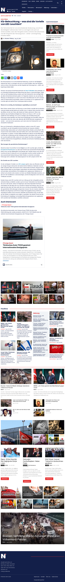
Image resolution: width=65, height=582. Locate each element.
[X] (62, 4)
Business (26, 287)
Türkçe (2, 465)
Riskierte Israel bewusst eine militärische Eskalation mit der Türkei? (40, 329)
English (4, 287)
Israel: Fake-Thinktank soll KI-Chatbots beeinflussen (8, 353)
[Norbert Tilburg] (2, 38)
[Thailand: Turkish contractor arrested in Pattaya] (8, 299)
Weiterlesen (50, 54)
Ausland (48, 39)
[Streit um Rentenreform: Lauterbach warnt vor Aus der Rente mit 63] (57, 349)
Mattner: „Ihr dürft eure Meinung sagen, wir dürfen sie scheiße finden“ (55, 106)
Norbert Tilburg (9, 38)
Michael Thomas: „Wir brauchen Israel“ (23, 353)
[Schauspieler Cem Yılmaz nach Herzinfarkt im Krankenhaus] (55, 63)
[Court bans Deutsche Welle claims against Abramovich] (24, 299)
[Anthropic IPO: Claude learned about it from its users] (32, 287)
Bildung (4, 490)
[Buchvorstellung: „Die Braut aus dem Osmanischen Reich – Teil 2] (48, 427)
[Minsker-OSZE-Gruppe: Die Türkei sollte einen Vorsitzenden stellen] (16, 432)
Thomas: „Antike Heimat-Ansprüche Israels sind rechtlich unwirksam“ (39, 324)
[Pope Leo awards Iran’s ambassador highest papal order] (54, 287)
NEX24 (52, 39)
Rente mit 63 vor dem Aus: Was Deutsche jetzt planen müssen (57, 323)
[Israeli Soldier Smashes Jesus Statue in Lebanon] (40, 299)
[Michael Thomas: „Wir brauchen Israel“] (24, 345)
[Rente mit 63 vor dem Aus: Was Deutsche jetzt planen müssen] (57, 315)
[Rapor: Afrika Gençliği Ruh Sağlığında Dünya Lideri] (10, 452)
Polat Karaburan (32, 465)
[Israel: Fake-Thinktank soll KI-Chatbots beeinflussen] (8, 345)
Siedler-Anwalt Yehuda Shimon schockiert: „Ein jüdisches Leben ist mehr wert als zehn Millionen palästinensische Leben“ (40, 350)
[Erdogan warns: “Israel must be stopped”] (11, 287)
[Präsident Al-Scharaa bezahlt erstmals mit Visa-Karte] (55, 29)
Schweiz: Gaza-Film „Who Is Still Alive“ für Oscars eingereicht (54, 179)
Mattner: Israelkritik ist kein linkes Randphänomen (39, 337)
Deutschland (53, 325)
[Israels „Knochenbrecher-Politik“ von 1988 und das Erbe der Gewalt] (55, 135)
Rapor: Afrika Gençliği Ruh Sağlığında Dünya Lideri (9, 461)
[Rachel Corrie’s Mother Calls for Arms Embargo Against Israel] (56, 299)
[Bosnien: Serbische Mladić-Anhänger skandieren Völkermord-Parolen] (16, 376)
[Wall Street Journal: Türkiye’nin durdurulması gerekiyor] (54, 452)
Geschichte (37, 428)
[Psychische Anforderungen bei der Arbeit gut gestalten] (32, 492)
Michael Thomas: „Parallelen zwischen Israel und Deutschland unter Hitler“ (40, 333)
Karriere (20, 502)
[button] (57, 2)
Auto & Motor (6, 15)
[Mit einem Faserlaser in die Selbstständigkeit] (40, 504)
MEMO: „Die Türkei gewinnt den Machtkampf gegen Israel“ (7, 325)
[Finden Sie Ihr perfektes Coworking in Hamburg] (56, 504)
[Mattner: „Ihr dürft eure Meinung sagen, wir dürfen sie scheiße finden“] (55, 98)
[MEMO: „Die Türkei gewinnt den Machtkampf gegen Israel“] (8, 316)
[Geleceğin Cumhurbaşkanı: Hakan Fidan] (32, 452)
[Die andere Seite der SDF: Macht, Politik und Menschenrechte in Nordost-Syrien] (40, 439)
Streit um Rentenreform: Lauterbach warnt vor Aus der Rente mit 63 (57, 356)
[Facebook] (62, 2)
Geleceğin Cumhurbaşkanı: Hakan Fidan (31, 461)
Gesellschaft (53, 439)
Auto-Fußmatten (30, 90)
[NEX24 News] (3, 9)
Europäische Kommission (8, 149)
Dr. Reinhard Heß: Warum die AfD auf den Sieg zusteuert (40, 345)
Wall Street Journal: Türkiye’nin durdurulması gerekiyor (54, 461)
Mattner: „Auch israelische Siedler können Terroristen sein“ (39, 341)
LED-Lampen (22, 164)
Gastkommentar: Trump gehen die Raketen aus (39, 355)
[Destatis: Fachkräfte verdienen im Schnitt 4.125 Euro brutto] (8, 504)
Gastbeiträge (49, 110)
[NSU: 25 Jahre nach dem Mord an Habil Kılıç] (6, 412)
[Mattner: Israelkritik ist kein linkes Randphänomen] (57, 332)
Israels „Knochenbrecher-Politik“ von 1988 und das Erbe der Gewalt (53, 143)
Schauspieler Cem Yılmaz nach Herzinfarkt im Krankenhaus (53, 71)
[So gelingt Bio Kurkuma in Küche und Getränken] (39, 412)
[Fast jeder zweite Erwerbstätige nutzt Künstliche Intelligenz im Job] (54, 492)
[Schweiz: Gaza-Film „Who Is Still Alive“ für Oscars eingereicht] (55, 171)
